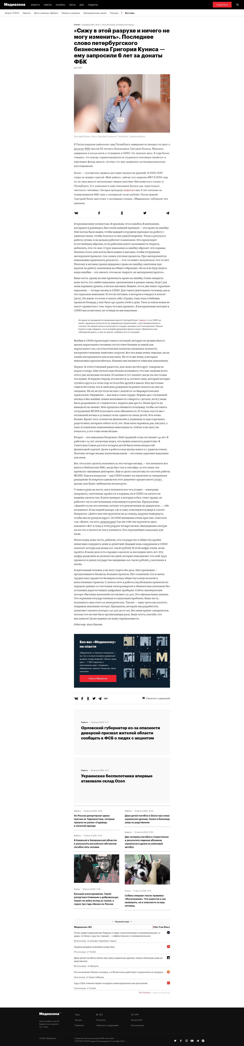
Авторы (78, 1019)
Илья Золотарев (108, 24)
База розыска (137, 1025)
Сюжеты (48, 4)
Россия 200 (136, 1019)
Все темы (129, 13)
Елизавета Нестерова (125, 24)
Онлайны (60, 4)
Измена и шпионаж (71, 12)
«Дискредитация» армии (94, 12)
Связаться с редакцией (158, 698)
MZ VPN (134, 1014)
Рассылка (100, 1019)
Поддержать (222, 4)
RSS (100, 1014)
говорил (142, 319)
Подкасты (93, 4)
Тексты (72, 4)
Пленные (114, 12)
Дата (82, 4)
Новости (35, 4)
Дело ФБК (78, 67)
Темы (77, 1014)
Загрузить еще (122, 921)
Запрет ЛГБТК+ (12, 12)
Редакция (79, 1025)
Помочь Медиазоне (98, 678)
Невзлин (27, 12)
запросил (129, 190)
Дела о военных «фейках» (46, 12)
